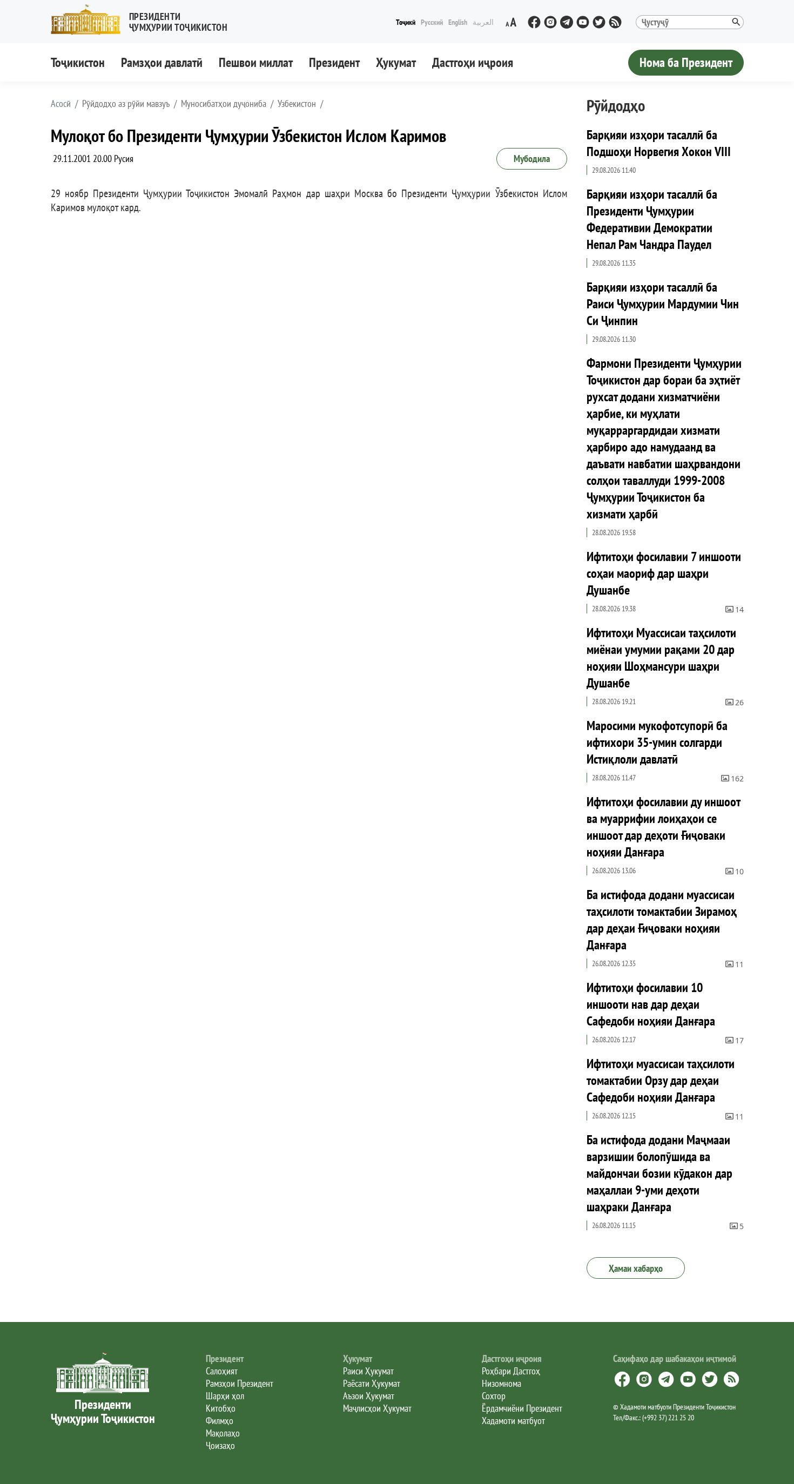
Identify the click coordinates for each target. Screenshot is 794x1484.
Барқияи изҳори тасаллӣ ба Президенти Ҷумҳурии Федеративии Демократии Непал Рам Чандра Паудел (652, 219)
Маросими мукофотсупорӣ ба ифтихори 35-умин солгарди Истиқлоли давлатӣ (657, 742)
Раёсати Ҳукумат (371, 1383)
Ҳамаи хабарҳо (636, 1268)
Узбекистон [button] (297, 104)
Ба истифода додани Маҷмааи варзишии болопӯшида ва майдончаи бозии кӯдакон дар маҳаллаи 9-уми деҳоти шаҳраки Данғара (659, 1173)
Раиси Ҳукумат (368, 1371)
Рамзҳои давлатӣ (162, 62)
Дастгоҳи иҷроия (472, 62)
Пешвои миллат (256, 62)
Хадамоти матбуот (513, 1420)
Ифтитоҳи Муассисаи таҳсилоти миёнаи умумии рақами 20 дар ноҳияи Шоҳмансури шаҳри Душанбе (661, 657)
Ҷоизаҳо (220, 1445)
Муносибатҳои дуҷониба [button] (223, 104)
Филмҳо (219, 1420)
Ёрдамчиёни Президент (522, 1408)
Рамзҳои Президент (239, 1383)
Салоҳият (222, 1371)
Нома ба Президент (686, 62)
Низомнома (501, 1383)
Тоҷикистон (78, 62)
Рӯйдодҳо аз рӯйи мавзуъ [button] (126, 104)
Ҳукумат (396, 62)
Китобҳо (220, 1408)
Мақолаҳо (223, 1433)
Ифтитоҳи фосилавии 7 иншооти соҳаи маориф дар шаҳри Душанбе (664, 573)
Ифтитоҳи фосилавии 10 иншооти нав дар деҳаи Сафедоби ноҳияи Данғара (651, 1004)
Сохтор (494, 1395)
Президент (334, 62)
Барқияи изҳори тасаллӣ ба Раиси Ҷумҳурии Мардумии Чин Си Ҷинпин (663, 304)
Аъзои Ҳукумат (368, 1395)
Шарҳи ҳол (225, 1395)
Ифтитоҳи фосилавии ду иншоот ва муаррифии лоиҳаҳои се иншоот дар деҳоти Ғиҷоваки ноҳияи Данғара (663, 826)
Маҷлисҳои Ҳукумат (377, 1408)
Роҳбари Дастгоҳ (511, 1371)
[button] (144, 19)
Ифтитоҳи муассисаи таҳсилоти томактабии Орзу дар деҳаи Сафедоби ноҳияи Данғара (661, 1080)
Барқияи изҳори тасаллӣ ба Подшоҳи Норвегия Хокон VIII (659, 143)
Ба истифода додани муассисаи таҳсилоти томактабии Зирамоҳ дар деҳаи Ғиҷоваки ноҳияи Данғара (662, 919)
